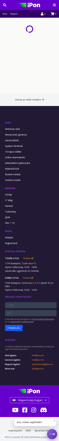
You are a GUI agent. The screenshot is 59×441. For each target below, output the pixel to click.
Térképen (27, 258)
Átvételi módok (12, 174)
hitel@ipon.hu (38, 355)
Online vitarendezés (15, 157)
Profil (8, 231)
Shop (5, 14)
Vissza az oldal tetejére (28, 99)
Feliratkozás (14, 327)
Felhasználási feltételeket (43, 319)
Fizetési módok (13, 180)
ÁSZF (28, 430)
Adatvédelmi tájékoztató (17, 163)
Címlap (8, 194)
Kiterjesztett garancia (16, 134)
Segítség (10, 339)
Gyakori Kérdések (14, 145)
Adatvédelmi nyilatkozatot (21, 321)
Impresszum (15, 430)
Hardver (9, 205)
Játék (7, 217)
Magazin (14, 14)
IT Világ (8, 200)
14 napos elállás (13, 151)
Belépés (9, 237)
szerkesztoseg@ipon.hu (42, 364)
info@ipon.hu (38, 369)
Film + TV (10, 222)
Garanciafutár (12, 140)
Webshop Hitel (12, 128)
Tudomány (10, 211)
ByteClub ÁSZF (43, 430)
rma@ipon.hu (38, 360)
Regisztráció (11, 243)
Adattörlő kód (12, 168)
